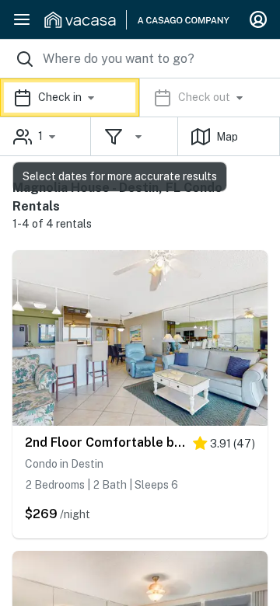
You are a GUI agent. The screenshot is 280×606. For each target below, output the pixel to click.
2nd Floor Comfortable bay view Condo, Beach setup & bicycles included (105, 442)
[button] (140, 97)
